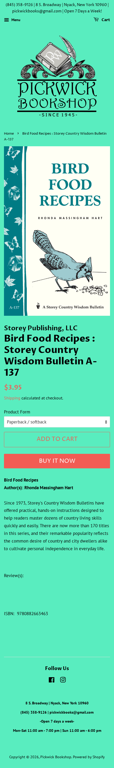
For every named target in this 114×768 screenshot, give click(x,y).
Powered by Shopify (89, 756)
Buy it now (57, 461)
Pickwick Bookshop (55, 756)
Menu (15, 19)
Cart (105, 19)
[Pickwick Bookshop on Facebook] (52, 680)
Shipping (12, 398)
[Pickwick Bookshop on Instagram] (63, 680)
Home (9, 133)
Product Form (17, 412)
